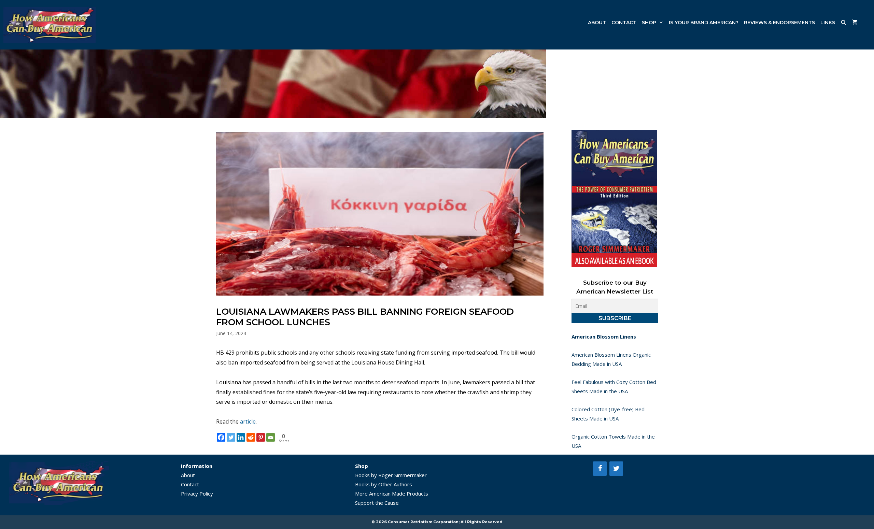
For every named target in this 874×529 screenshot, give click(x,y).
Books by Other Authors (383, 484)
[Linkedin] (241, 437)
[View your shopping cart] (854, 22)
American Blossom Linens (604, 336)
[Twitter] (231, 437)
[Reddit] (250, 437)
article (248, 421)
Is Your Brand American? (703, 22)
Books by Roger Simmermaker (391, 475)
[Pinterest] (260, 437)
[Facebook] (221, 437)
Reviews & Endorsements (779, 22)
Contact (623, 22)
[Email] (270, 437)
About (597, 22)
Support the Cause (377, 502)
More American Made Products (391, 493)
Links (827, 22)
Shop (649, 22)
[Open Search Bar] (843, 22)
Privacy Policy (197, 493)
